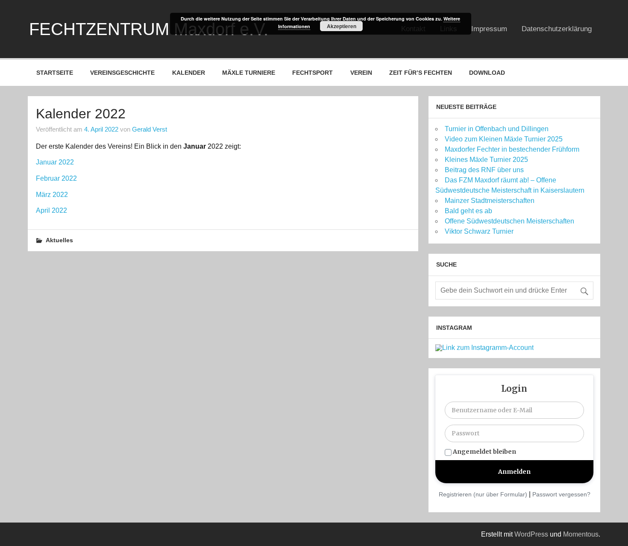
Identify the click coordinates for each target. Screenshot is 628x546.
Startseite (54, 72)
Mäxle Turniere (248, 72)
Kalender (188, 72)
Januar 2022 (55, 162)
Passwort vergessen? (561, 494)
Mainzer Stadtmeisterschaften (489, 200)
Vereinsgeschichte (122, 72)
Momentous (581, 534)
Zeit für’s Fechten (420, 72)
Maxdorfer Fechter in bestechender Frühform (512, 149)
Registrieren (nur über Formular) (483, 494)
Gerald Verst (149, 129)
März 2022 (52, 194)
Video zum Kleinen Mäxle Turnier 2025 (504, 139)
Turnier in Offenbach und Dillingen (497, 128)
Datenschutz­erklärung (557, 29)
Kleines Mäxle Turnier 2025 (486, 159)
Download (487, 72)
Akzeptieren (341, 26)
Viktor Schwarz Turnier (479, 231)
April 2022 (51, 210)
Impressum (489, 29)
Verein (361, 72)
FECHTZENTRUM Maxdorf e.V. (148, 29)
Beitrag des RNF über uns (484, 169)
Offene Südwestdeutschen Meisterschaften (509, 221)
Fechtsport (312, 72)
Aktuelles (59, 240)
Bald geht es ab (468, 210)
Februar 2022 (56, 178)
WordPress (531, 534)
